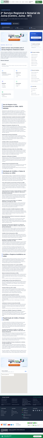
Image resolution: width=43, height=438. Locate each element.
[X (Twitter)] (35, 410)
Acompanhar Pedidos (14, 411)
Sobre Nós (2, 410)
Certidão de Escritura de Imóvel (10, 187)
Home (12, 410)
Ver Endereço (16, 23)
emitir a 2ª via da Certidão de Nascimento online (19, 121)
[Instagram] (37, 410)
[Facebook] (39, 410)
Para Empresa (2, 415)
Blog (31, 91)
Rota (25, 371)
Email (24, 414)
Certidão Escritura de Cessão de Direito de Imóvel (5, 404)
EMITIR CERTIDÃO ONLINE (6, 23)
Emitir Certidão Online (34, 88)
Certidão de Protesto (34, 65)
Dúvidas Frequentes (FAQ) (14, 412)
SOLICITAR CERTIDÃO (36, 37)
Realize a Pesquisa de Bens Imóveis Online (15, 292)
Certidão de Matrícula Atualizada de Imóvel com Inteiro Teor (26, 402)
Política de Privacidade (3, 411)
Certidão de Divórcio (34, 57)
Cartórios (12, 414)
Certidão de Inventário (14, 400)
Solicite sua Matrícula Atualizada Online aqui (15, 278)
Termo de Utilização (3, 412)
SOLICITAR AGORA (37, 436)
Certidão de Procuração (34, 63)
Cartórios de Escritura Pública (35, 78)
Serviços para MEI (33, 93)
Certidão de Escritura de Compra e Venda (19, 197)
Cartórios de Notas (33, 75)
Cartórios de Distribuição (34, 81)
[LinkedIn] (33, 410)
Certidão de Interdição (34, 60)
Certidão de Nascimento (34, 54)
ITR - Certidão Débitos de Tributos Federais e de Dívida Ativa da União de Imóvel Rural (26, 404)
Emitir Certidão (37, 2)
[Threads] (41, 410)
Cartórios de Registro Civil (34, 72)
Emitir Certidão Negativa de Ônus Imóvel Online (16, 285)
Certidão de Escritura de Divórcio (17, 221)
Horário (24, 417)
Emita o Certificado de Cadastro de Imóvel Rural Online (17, 308)
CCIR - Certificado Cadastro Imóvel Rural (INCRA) (37, 404)
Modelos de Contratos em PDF (35, 94)
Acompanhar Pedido (31, 2)
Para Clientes (2, 414)
